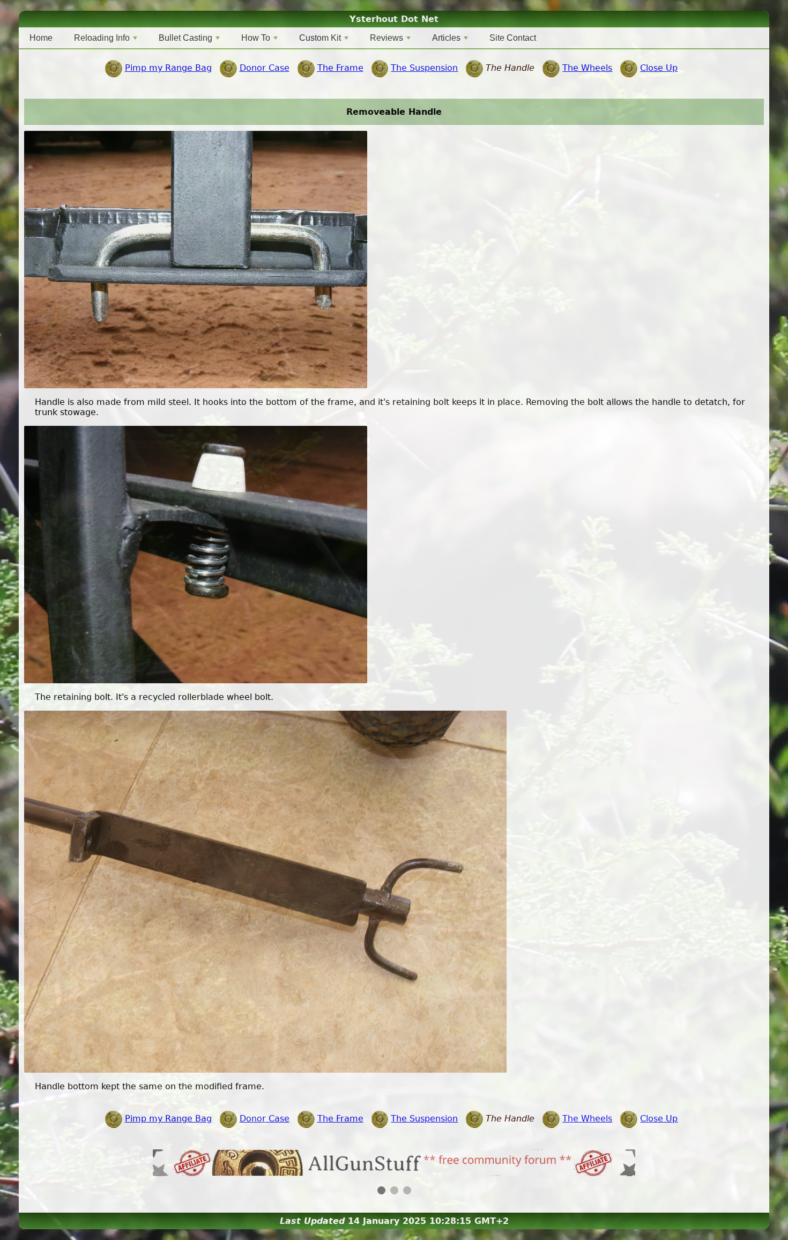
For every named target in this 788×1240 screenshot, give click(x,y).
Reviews (386, 37)
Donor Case (264, 68)
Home (41, 37)
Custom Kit (320, 37)
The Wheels (587, 68)
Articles (446, 37)
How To (255, 37)
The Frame (340, 68)
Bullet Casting (185, 37)
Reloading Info (102, 37)
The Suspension (424, 68)
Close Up (659, 68)
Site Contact (512, 37)
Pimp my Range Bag (168, 68)
